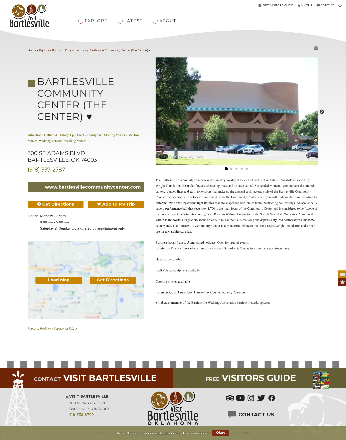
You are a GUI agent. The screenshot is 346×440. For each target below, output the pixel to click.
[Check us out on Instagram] (251, 398)
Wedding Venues (75, 140)
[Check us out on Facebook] (272, 398)
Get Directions (57, 204)
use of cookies (162, 433)
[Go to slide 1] (226, 169)
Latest (133, 20)
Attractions (35, 135)
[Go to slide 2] (231, 169)
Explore (96, 20)
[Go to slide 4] (242, 169)
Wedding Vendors (50, 140)
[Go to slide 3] (236, 169)
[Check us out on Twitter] (261, 398)
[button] (304, 5)
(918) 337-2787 (46, 169)
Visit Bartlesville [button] (95, 378)
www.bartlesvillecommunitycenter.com (93, 187)
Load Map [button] (58, 279)
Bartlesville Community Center (183, 156)
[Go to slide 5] (247, 169)
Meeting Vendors (115, 135)
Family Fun (94, 135)
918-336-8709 (81, 415)
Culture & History (56, 135)
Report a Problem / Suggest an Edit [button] (51, 328)
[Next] (321, 111)
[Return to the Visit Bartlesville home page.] (40, 16)
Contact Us (255, 415)
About (167, 20)
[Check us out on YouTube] (240, 398)
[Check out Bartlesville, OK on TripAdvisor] (230, 398)
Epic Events (78, 135)
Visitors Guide (251, 378)
